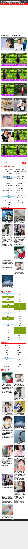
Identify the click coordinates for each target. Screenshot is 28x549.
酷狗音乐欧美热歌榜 (8, 178)
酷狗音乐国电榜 (8, 192)
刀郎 (20, 320)
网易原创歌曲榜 (8, 202)
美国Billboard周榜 (20, 185)
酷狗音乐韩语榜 (20, 190)
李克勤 (20, 311)
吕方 (8, 294)
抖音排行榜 (20, 195)
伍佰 (8, 311)
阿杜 (8, 313)
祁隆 (20, 345)
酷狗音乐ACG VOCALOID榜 (20, 171)
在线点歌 (20, 4)
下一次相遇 (20, 364)
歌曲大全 (5, 4)
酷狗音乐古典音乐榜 (20, 169)
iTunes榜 (8, 171)
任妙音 (20, 357)
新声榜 (7, 195)
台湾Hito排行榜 (8, 181)
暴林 (8, 362)
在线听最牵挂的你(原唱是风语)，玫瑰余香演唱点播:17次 (20, 38)
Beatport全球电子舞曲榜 (8, 185)
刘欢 (20, 337)
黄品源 (20, 294)
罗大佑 (7, 325)
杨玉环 (20, 297)
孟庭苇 (7, 297)
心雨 (20, 366)
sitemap (23, 519)
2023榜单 (15, 4)
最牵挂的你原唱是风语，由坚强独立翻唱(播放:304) (6, 115)
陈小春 (7, 299)
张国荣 (20, 308)
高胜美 (20, 316)
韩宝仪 (20, 362)
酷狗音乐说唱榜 (20, 197)
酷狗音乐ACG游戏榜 (20, 173)
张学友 (20, 306)
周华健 (7, 306)
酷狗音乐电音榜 (8, 197)
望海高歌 (8, 347)
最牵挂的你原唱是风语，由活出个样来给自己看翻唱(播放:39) (6, 69)
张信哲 (20, 304)
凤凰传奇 (20, 335)
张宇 (8, 320)
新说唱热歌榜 (8, 200)
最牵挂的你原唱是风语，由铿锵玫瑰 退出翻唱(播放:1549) (20, 84)
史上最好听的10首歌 (8, 169)
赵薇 (8, 316)
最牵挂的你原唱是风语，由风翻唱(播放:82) (6, 99)
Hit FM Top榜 (20, 178)
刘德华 (7, 335)
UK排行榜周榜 (20, 188)
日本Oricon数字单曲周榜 (20, 181)
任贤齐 (20, 332)
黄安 (8, 330)
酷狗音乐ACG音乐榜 (20, 192)
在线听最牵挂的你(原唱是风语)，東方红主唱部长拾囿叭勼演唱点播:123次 (6, 54)
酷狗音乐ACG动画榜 (8, 173)
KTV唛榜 (8, 183)
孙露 (8, 359)
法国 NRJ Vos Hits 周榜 (7, 176)
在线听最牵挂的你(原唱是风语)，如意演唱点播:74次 (6, 38)
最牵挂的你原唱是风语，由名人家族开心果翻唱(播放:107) (20, 54)
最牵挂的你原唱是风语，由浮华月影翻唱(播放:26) (20, 130)
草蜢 (20, 318)
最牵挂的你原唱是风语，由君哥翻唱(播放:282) (19, 69)
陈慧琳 (7, 339)
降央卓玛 (8, 357)
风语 (8, 350)
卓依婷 (20, 328)
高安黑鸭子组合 (20, 352)
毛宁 (20, 313)
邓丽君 (7, 301)
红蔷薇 (20, 359)
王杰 (8, 328)
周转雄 (20, 299)
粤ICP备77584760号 (17, 519)
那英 (20, 301)
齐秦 (8, 337)
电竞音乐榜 (8, 188)
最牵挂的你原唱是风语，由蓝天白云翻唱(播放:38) (20, 99)
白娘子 (20, 330)
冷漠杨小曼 (7, 366)
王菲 (8, 318)
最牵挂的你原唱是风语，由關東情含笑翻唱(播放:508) (6, 130)
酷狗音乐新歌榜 (8, 204)
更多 (24, 4)
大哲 (8, 364)
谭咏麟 (7, 304)
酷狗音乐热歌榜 (20, 200)
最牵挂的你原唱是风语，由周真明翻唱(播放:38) (19, 115)
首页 (1, 4)
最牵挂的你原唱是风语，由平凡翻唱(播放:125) (5, 84)
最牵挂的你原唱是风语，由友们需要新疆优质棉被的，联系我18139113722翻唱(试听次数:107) (6, 145)
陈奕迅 (7, 332)
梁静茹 (7, 308)
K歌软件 (10, 4)
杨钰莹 (20, 339)
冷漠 (8, 354)
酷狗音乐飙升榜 (20, 202)
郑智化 (7, 323)
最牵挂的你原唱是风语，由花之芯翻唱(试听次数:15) (20, 145)
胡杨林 (20, 325)
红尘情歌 (20, 350)
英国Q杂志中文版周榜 (7, 190)
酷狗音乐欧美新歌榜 (20, 176)
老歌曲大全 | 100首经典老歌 (11, 2)
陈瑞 (8, 352)
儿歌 (20, 323)
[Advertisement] (14, 20)
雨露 (20, 354)
